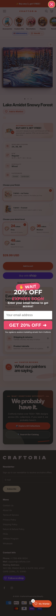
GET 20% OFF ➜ (28, 325)
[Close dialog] (51, 4)
